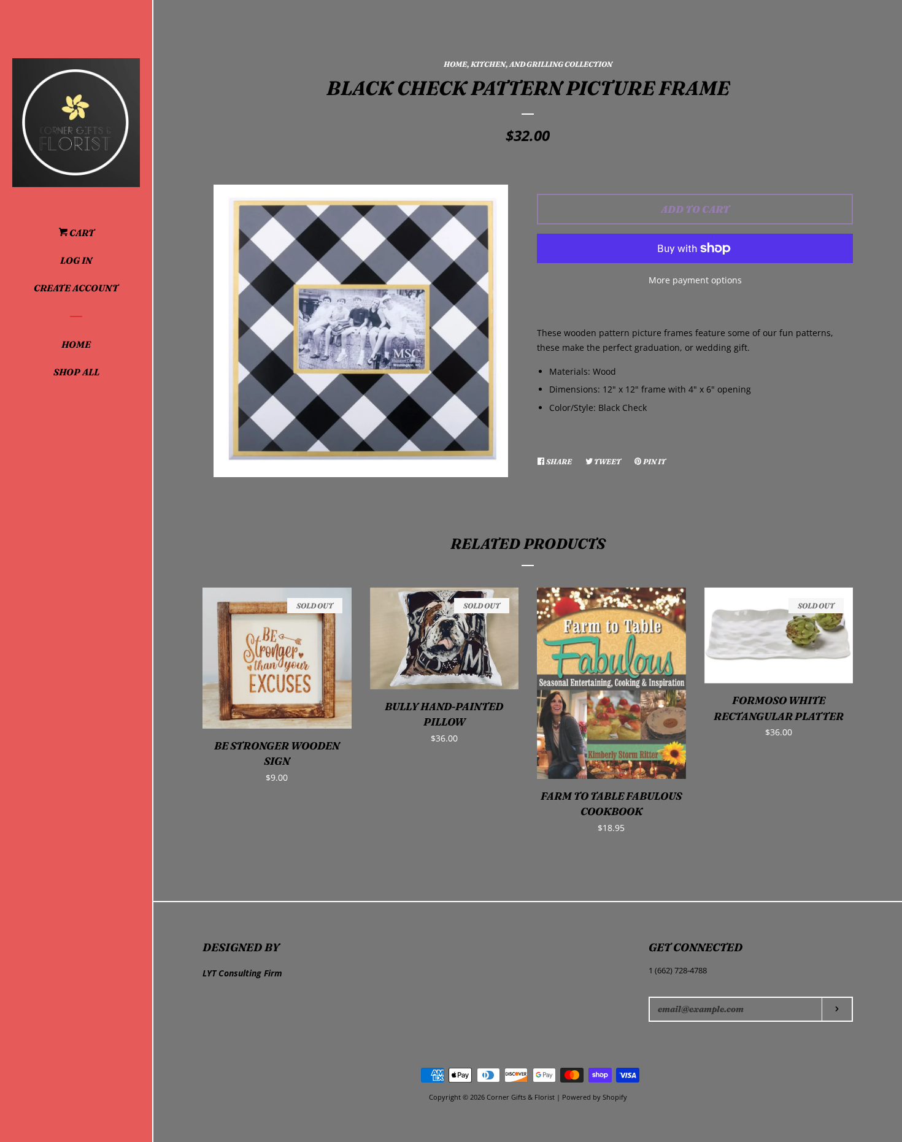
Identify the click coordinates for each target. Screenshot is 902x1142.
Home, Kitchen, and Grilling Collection (528, 64)
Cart (80, 233)
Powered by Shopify (594, 1097)
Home (76, 344)
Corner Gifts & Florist (522, 1097)
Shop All (76, 372)
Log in (76, 260)
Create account (76, 288)
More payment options (695, 280)
